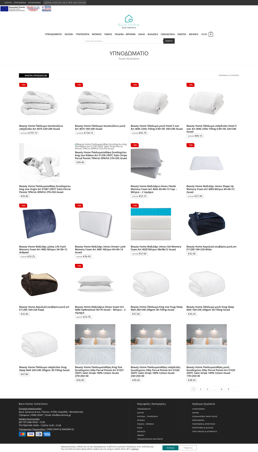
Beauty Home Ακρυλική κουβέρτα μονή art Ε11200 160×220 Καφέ (44, 308)
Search (169, 41)
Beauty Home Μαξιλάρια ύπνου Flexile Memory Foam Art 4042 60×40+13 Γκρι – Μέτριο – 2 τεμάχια (154, 189)
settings (135, 449)
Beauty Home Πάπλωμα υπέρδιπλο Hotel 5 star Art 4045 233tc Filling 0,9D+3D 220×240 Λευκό (211, 128)
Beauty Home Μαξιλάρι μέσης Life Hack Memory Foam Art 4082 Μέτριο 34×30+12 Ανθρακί (43, 249)
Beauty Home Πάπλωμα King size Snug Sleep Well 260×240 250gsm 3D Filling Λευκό (156, 308)
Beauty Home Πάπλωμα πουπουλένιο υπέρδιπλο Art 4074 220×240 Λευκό (41, 127)
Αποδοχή (170, 447)
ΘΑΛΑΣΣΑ (141, 431)
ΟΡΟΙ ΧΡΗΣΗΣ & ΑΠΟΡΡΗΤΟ (204, 431)
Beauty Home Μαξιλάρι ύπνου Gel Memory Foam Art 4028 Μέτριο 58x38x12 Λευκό (156, 248)
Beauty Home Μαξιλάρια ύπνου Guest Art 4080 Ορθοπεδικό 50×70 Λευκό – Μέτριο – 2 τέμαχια (100, 309)
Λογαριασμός (34, 2)
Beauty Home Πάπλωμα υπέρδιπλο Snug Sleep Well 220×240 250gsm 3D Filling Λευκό (44, 369)
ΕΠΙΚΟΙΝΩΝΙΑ (198, 420)
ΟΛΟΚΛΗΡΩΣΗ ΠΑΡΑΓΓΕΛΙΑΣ (204, 416)
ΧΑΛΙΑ (139, 427)
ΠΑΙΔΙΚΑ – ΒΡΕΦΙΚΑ (145, 424)
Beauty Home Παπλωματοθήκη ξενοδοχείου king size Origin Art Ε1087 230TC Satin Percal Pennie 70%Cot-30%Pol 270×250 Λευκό (45, 189)
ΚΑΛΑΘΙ (195, 412)
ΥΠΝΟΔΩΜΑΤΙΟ (144, 409)
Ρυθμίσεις (188, 447)
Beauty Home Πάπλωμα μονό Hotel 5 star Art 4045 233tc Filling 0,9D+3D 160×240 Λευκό (157, 127)
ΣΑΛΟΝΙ (140, 412)
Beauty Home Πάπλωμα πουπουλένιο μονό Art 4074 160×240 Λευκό (100, 127)
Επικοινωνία (20, 2)
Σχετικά (8, 2)
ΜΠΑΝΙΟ (141, 420)
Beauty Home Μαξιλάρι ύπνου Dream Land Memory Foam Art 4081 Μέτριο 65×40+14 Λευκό (100, 249)
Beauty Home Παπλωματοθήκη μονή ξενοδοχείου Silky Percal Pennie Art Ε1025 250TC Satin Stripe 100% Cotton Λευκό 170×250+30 (211, 371)
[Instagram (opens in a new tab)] (249, 2)
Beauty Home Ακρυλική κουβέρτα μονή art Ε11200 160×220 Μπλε (211, 248)
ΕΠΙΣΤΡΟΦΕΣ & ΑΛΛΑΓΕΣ (202, 427)
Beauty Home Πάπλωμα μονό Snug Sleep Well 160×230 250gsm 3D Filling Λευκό (210, 308)
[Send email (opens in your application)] (252, 2)
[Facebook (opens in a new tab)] (246, 2)
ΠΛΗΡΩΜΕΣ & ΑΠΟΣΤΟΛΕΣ (203, 424)
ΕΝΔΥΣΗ (140, 435)
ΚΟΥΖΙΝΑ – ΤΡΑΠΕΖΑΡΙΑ (147, 416)
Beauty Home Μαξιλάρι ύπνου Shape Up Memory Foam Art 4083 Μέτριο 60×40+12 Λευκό (210, 189)
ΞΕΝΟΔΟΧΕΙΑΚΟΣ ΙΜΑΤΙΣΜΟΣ (150, 439)
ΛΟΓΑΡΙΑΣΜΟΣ (198, 409)
